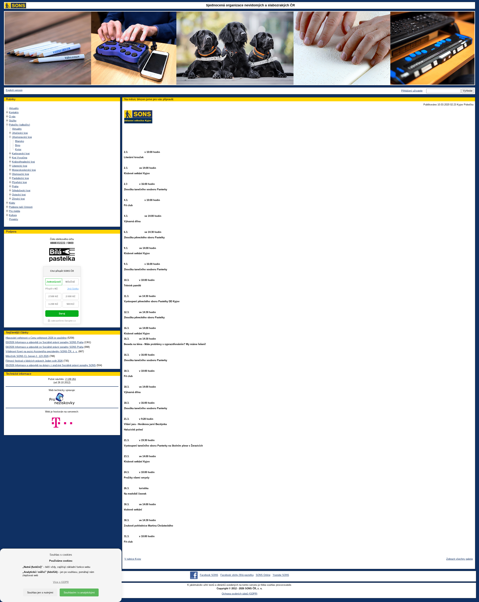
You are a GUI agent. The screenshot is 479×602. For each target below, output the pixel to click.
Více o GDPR (61, 582)
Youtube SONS (281, 575)
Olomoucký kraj (20, 174)
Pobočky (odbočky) (19, 124)
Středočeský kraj (21, 190)
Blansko (19, 141)
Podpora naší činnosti (21, 207)
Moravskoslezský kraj (24, 170)
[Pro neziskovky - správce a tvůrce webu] (62, 398)
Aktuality (14, 108)
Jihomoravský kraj (22, 137)
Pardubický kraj (20, 178)
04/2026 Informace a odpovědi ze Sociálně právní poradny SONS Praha (44, 347)
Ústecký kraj (19, 194)
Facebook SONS (209, 575)
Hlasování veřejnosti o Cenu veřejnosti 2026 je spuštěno (36, 337)
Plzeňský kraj (19, 182)
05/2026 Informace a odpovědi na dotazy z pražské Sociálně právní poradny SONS (51, 365)
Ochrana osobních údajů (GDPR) (239, 593)
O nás (12, 116)
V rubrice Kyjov (132, 559)
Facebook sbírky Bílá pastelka (237, 575)
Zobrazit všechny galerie (459, 559)
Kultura (13, 215)
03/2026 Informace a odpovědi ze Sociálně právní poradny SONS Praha (44, 342)
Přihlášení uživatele (411, 90)
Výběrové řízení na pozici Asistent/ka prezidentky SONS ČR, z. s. (42, 351)
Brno (17, 145)
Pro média (14, 211)
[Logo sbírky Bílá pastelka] (62, 255)
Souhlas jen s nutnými (40, 592)
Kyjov (18, 149)
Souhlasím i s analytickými (79, 592)
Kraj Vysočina (19, 157)
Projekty (13, 219)
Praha (15, 186)
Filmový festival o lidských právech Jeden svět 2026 (34, 360)
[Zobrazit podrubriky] (7, 112)
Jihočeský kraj (20, 133)
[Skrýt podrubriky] (7, 124)
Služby (12, 120)
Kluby (12, 202)
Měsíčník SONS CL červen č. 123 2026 (27, 356)
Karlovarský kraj (21, 153)
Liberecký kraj (19, 165)
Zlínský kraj (18, 198)
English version (14, 90)
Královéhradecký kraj (23, 161)
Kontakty (14, 112)
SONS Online (263, 575)
